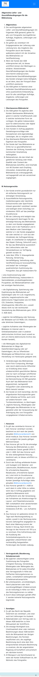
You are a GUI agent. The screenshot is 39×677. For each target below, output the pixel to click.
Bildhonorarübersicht (22, 434)
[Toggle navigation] (34, 4)
